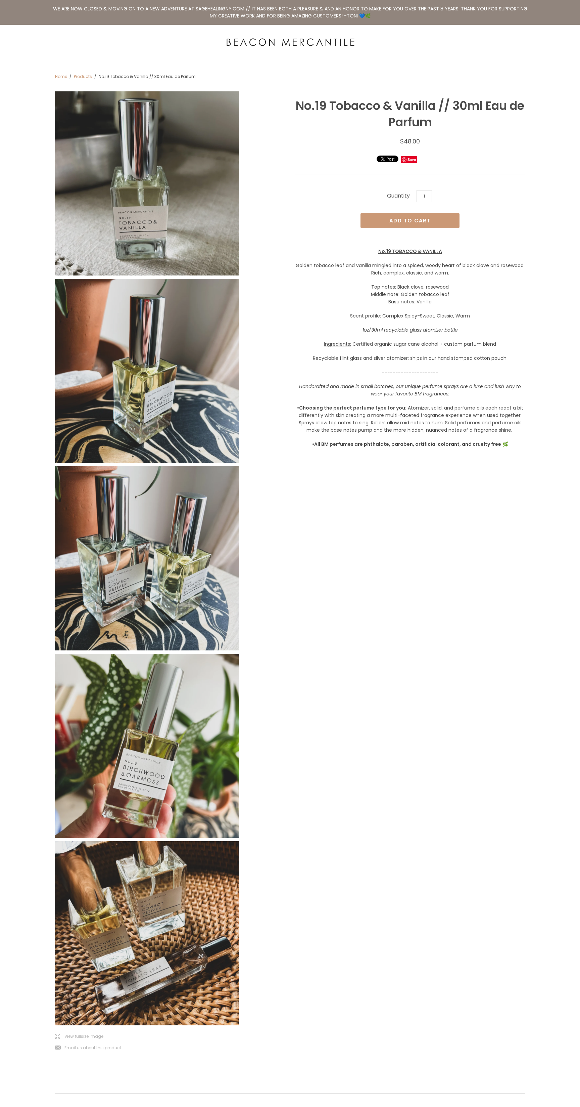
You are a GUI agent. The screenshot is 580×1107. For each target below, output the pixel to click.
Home (61, 76)
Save (411, 159)
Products (83, 76)
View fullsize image (79, 1036)
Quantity (398, 196)
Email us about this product (88, 1048)
